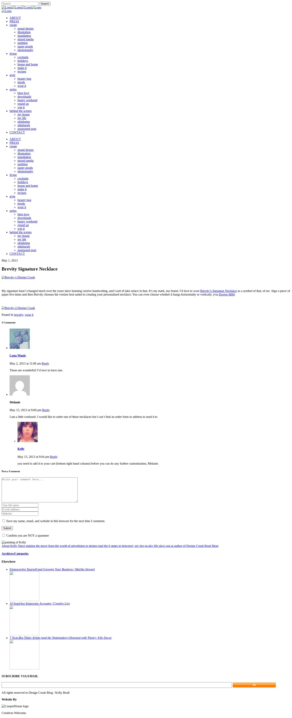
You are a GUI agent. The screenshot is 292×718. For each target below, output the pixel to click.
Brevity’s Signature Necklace (218, 291)
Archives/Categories (15, 553)
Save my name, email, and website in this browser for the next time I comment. (55, 521)
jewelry (18, 314)
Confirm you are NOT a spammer (27, 535)
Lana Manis (18, 355)
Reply (45, 363)
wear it (29, 314)
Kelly (20, 448)
